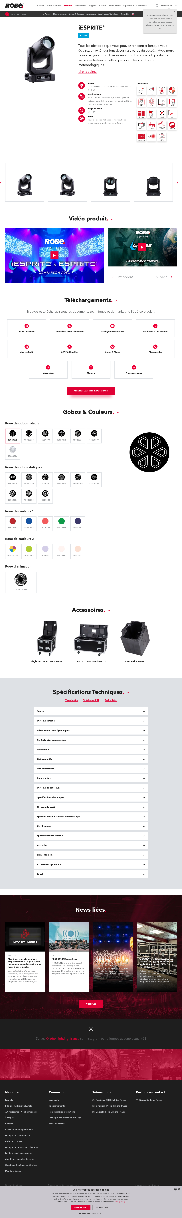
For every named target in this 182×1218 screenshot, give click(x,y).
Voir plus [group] (91, 1004)
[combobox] (175, 1189)
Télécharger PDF (91, 700)
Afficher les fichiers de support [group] (91, 391)
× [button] (179, 1189)
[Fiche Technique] (133, 14)
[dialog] (91, 1202)
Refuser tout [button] (102, 1207)
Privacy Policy (120, 1201)
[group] (178, 183)
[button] (91, 1213)
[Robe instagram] (91, 1029)
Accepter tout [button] (80, 1207)
